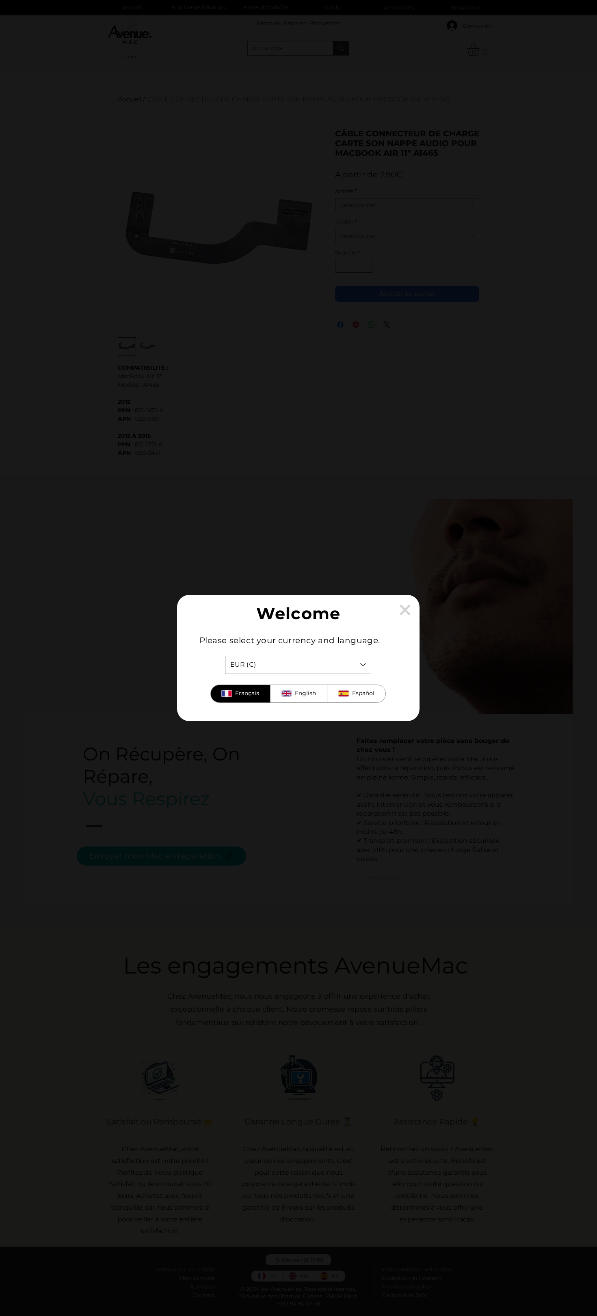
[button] (405, 609)
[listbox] (298, 665)
